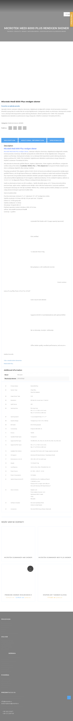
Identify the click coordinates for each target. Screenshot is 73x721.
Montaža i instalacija (6, 647)
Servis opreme (5, 649)
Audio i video (5, 659)
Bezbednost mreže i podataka (9, 633)
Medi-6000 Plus (8, 363)
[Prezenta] (14, 7)
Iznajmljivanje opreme (7, 640)
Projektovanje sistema (7, 643)
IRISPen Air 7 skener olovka (55, 595)
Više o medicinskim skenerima (13, 360)
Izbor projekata (5, 685)
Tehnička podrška (6, 645)
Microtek (19, 374)
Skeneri (3, 631)
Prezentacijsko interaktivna (8, 661)
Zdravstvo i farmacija (7, 665)
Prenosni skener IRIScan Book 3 (18, 595)
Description (9, 140)
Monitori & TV (5, 627)
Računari (3, 629)
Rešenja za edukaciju (14, 657)
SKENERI (21, 123)
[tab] (9, 140)
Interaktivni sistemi (6, 625)
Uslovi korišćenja (6, 683)
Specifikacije (56, 140)
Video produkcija (6, 671)
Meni (68, 14)
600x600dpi (20, 378)
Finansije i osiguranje (7, 667)
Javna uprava (5, 663)
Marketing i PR (5, 669)
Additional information (32, 140)
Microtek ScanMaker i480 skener (18, 557)
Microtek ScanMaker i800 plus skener (55, 557)
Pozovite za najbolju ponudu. (10, 106)
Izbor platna (4, 687)
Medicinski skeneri (13, 123)
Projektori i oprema (6, 623)
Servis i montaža (5, 681)
